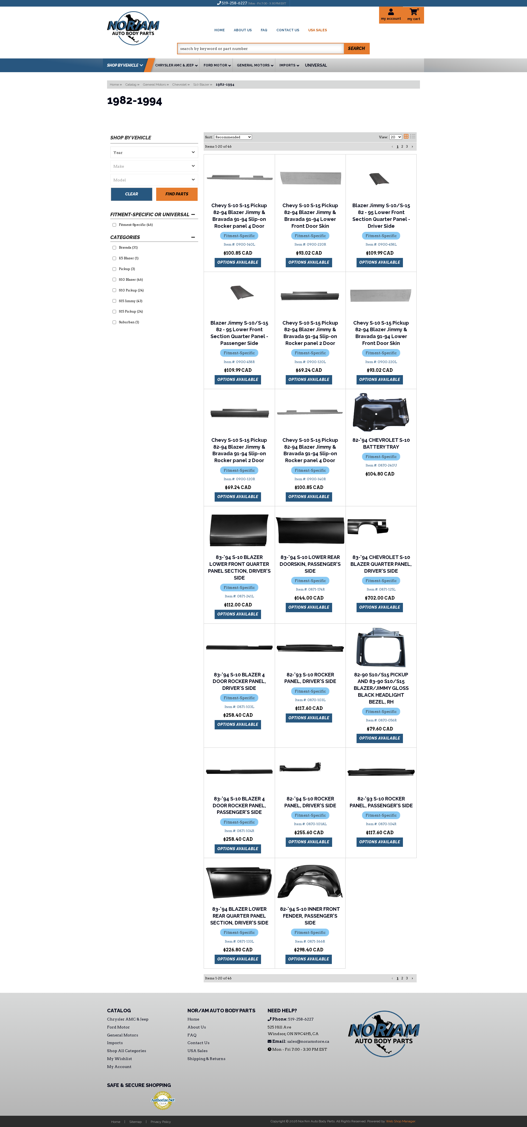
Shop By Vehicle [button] (122, 65)
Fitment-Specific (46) (136, 225)
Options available (237, 262)
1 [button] (398, 146)
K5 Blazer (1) (129, 258)
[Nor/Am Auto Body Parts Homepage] (142, 27)
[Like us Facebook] (297, 3)
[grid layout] (406, 137)
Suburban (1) (129, 322)
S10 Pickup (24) (131, 290)
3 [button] (407, 146)
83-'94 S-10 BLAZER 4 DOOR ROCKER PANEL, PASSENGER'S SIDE (239, 805)
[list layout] (412, 137)
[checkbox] (114, 225)
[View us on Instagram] (306, 3)
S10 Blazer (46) (131, 279)
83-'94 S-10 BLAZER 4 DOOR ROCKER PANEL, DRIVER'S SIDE (239, 681)
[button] (273, 48)
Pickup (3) (127, 269)
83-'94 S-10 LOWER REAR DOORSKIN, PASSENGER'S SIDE (310, 564)
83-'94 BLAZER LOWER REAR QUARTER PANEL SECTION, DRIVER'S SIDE (239, 916)
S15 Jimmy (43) (130, 301)
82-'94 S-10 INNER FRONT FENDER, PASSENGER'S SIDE (310, 916)
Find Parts (177, 194)
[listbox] (154, 152)
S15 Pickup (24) (131, 311)
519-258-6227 (292, 1019)
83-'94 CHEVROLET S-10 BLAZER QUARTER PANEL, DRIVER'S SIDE (381, 564)
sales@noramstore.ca (300, 1041)
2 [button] (402, 146)
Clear (131, 194)
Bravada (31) (128, 247)
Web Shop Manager (400, 1121)
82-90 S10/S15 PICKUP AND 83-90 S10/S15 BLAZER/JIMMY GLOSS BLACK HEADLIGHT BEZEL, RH (381, 688)
